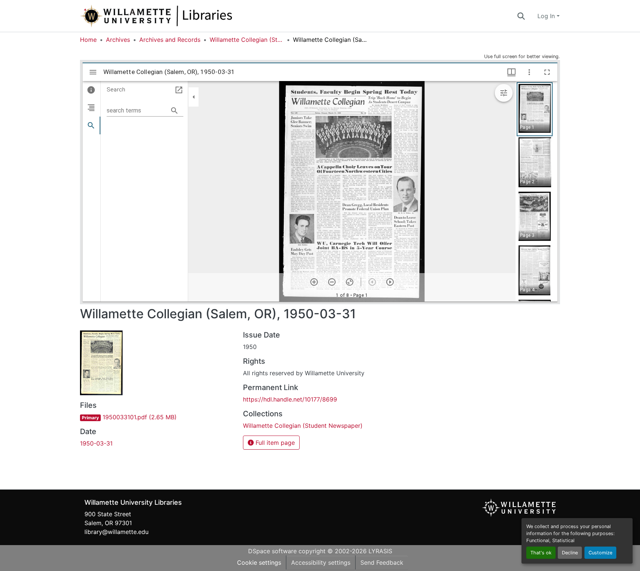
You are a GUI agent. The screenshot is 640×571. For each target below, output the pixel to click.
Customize (600, 552)
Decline (570, 552)
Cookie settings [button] (259, 562)
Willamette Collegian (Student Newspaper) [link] (247, 39)
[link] (157, 417)
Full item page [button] (274, 442)
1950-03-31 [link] (96, 443)
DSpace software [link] (272, 551)
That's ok (540, 552)
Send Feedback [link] (381, 562)
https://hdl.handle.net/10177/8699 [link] (290, 399)
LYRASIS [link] (380, 551)
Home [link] (88, 39)
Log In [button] (547, 16)
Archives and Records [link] (169, 39)
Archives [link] (118, 39)
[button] (180, 16)
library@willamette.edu (116, 531)
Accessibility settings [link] (320, 562)
